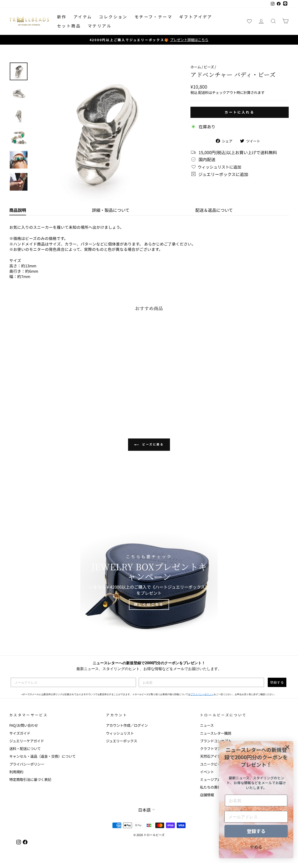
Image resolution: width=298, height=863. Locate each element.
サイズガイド (19, 733)
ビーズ (209, 66)
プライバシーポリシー (202, 694)
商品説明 (17, 210)
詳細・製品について (110, 210)
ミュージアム (210, 779)
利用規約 (16, 771)
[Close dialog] (287, 747)
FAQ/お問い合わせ (23, 725)
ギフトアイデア (195, 17)
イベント (207, 771)
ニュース (207, 725)
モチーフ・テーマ (153, 17)
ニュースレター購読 (215, 733)
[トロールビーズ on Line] (285, 3)
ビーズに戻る (152, 444)
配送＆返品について (214, 210)
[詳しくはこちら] (149, 582)
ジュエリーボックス (121, 740)
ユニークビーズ (212, 764)
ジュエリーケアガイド (26, 740)
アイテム (83, 17)
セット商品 (69, 26)
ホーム (195, 66)
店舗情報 (207, 794)
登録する (277, 682)
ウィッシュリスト (120, 733)
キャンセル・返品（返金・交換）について (42, 756)
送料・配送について (25, 748)
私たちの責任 (210, 787)
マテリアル (100, 26)
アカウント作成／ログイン (127, 725)
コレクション (113, 17)
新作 (62, 17)
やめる (256, 847)
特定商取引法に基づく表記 (30, 779)
